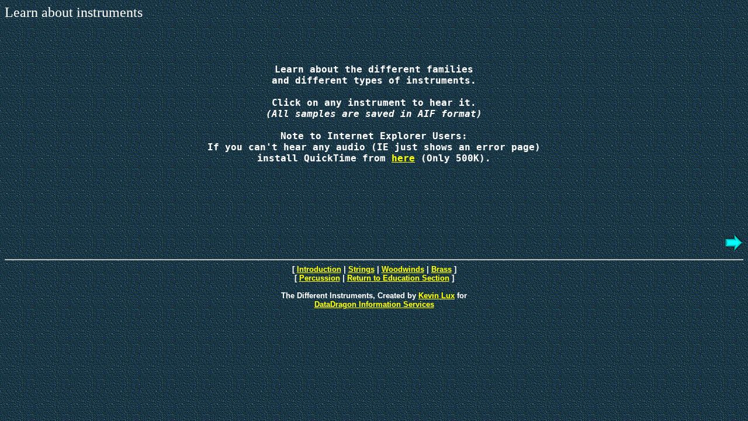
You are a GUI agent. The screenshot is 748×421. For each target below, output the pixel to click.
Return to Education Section (398, 278)
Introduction (319, 269)
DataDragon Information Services (374, 304)
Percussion (319, 278)
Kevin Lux (436, 295)
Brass (441, 269)
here (403, 158)
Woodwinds (403, 269)
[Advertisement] (374, 345)
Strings (361, 269)
